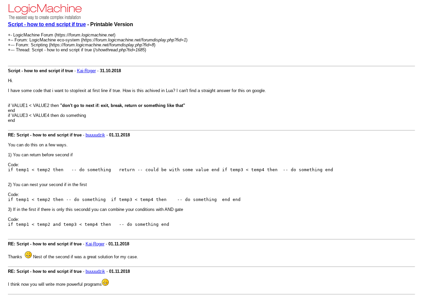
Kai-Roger (86, 70)
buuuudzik (95, 134)
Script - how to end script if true (47, 24)
